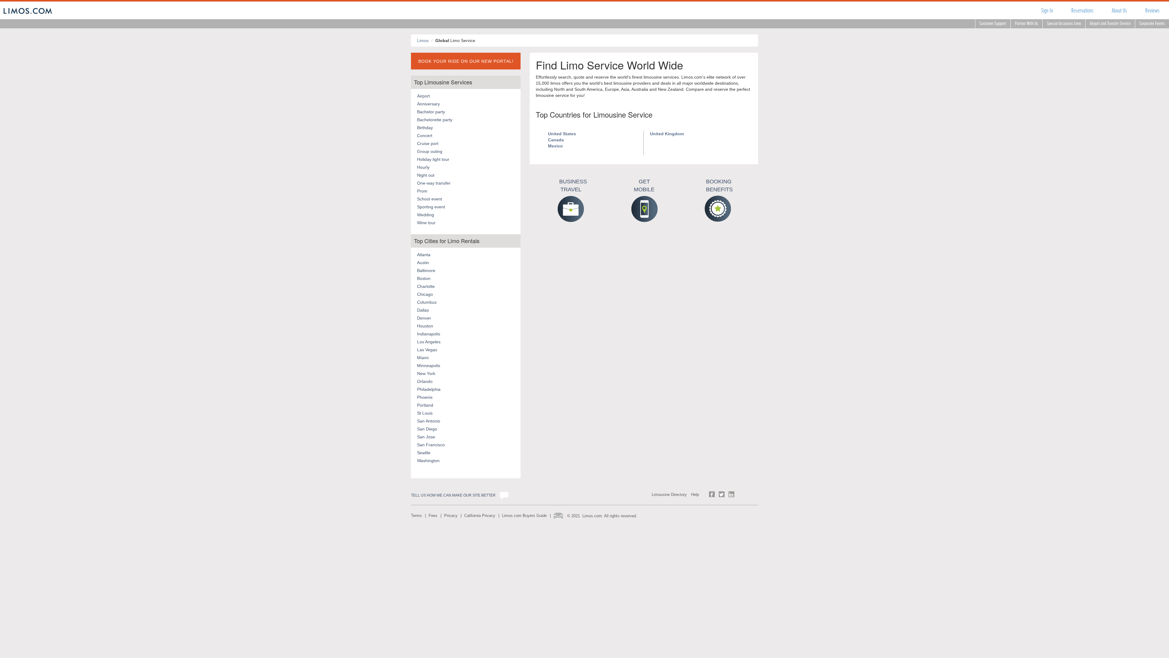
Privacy (451, 515)
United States (562, 133)
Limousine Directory (669, 494)
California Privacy (479, 515)
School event (429, 198)
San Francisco (431, 444)
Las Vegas (427, 349)
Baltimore (426, 270)
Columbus (427, 302)
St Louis (425, 413)
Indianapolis (428, 333)
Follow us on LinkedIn (731, 494)
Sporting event (431, 206)
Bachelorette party (434, 119)
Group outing (429, 151)
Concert (424, 135)
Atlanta (423, 254)
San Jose (426, 436)
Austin (423, 262)
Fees (433, 515)
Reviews (1152, 10)
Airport (423, 96)
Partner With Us (1026, 23)
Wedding (425, 214)
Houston (425, 326)
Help (695, 494)
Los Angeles (429, 341)
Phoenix (425, 397)
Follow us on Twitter (722, 494)
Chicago (425, 294)
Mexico (555, 145)
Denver (424, 318)
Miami (423, 357)
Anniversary (428, 103)
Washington (428, 460)
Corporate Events (1152, 23)
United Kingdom (667, 133)
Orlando (425, 381)
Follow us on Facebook (712, 494)
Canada (556, 139)
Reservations (1082, 10)
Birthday (425, 127)
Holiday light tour (433, 159)
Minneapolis (428, 365)
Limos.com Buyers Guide (524, 515)
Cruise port (427, 143)
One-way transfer (434, 183)
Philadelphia (429, 389)
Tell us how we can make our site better (453, 495)
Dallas (423, 310)
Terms (416, 515)
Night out (425, 175)
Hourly (423, 167)
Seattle (423, 452)
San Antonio (428, 421)
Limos (423, 40)
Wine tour (426, 222)
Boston (423, 278)
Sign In (1047, 10)
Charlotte (426, 286)
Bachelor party (431, 111)
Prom (422, 191)
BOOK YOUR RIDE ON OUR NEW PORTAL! (466, 61)
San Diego (427, 428)
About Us (1119, 10)
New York (426, 373)
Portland (425, 405)
